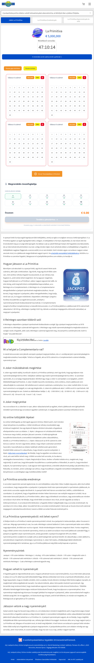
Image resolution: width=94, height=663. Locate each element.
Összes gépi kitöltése (13, 68)
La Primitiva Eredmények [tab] (47, 20)
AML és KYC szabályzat (75, 641)
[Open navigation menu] (89, 4)
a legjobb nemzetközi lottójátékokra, (65, 253)
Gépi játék (30, 77)
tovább (35, 325)
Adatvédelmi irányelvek (25, 641)
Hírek (12, 641)
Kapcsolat (62, 641)
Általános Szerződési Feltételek (46, 641)
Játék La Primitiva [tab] (15, 20)
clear (37, 77)
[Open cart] (83, 4)
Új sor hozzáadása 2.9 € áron (49, 174)
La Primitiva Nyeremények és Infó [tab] (79, 20)
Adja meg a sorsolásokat (33, 428)
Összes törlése (30, 68)
